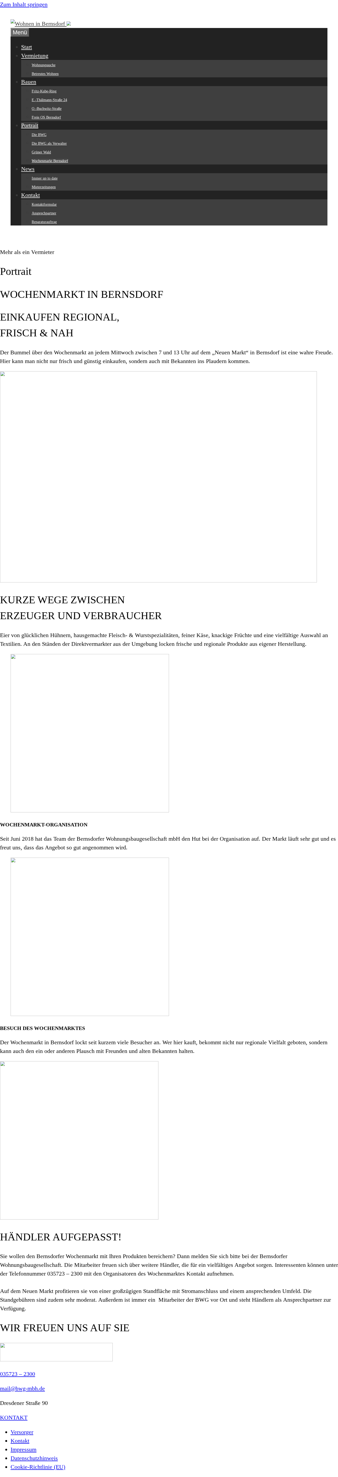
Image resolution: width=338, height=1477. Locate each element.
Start (26, 47)
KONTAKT (13, 1417)
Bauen (28, 81)
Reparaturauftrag (44, 222)
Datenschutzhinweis (34, 1458)
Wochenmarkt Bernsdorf (50, 161)
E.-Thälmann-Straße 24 (49, 100)
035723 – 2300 (17, 1374)
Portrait (29, 125)
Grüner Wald (41, 152)
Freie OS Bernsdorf (46, 117)
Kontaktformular (44, 204)
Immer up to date (45, 178)
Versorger (22, 1432)
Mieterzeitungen (44, 187)
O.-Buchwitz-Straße (47, 109)
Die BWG (39, 135)
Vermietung (34, 55)
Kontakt (30, 195)
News (28, 169)
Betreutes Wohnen (45, 74)
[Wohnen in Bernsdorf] (41, 23)
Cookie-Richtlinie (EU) (38, 1467)
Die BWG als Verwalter (49, 143)
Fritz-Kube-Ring (44, 91)
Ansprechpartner (44, 213)
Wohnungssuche (43, 65)
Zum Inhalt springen (24, 4)
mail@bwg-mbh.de (22, 1388)
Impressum (23, 1449)
